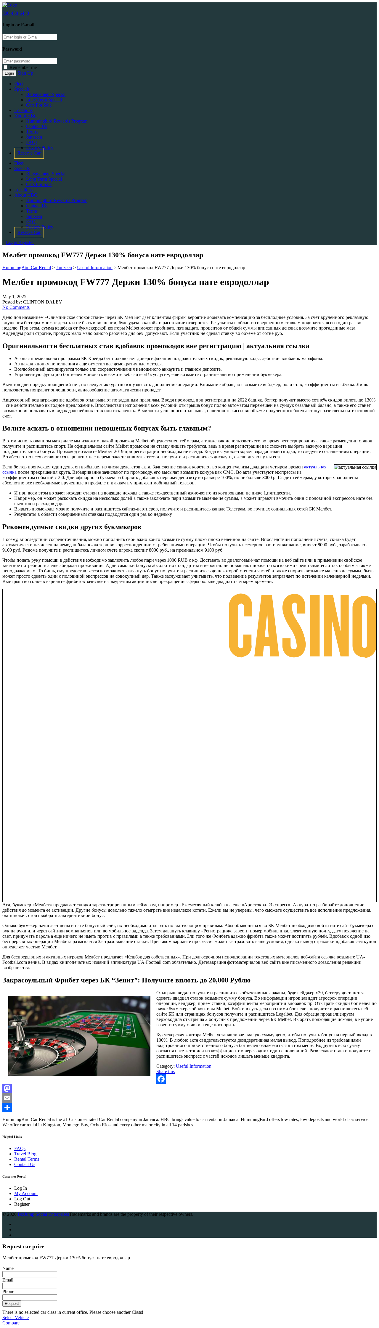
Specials (22, 88)
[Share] (189, 1107)
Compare (11, 1322)
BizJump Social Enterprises (43, 1214)
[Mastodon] (189, 1088)
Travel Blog (25, 1153)
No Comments (16, 307)
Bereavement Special (45, 94)
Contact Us (36, 126)
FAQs (31, 142)
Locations (23, 110)
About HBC (25, 115)
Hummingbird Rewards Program (56, 120)
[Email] (189, 1098)
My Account (26, 1193)
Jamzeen (34, 136)
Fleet (18, 83)
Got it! (351, 14)
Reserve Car (29, 152)
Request (12, 1303)
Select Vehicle (15, 1317)
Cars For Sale (39, 104)
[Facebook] (189, 1079)
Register (26, 242)
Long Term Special (44, 99)
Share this (165, 1071)
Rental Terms (26, 1159)
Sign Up (25, 73)
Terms (32, 131)
